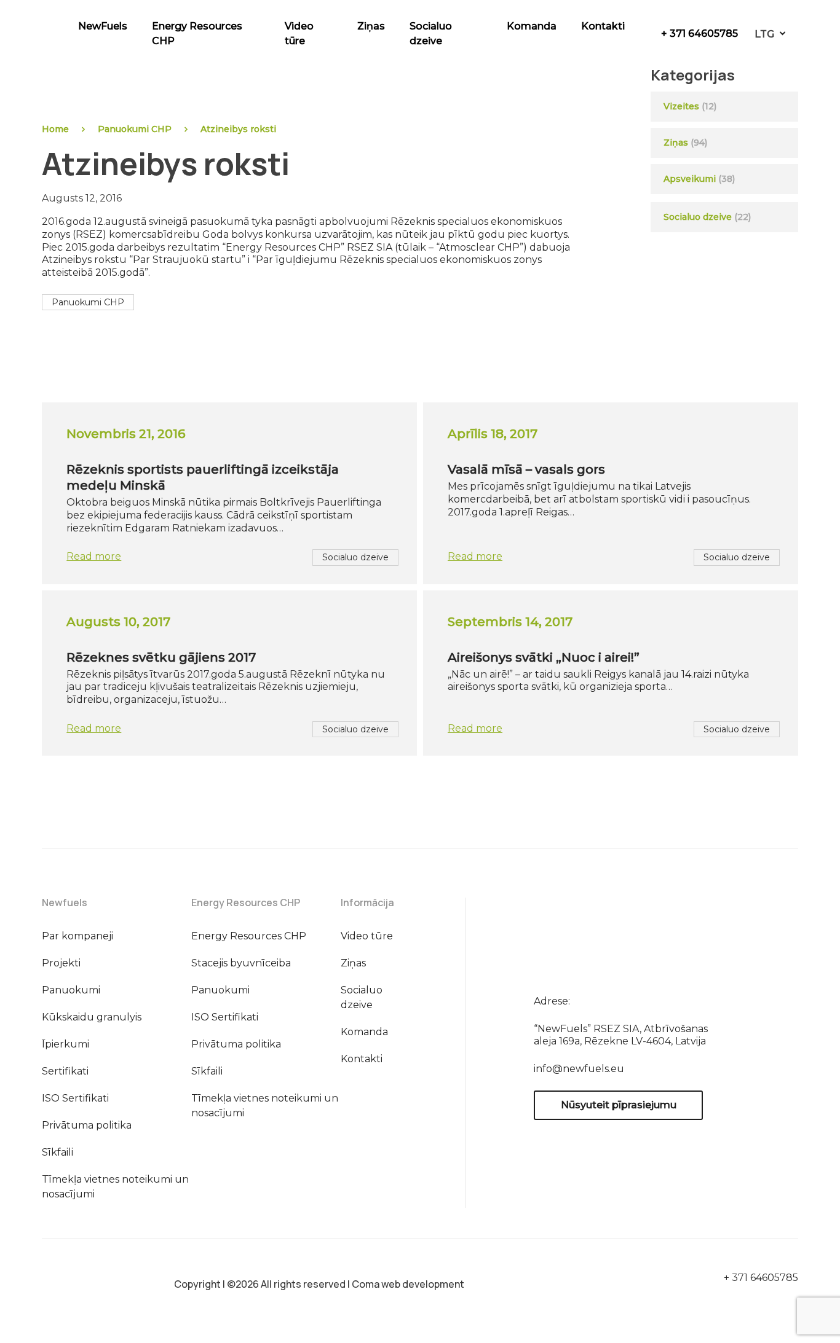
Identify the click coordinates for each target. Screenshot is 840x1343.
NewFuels (102, 26)
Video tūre (299, 33)
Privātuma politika (87, 1125)
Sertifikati (65, 1071)
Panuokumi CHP (135, 129)
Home (55, 129)
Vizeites (681, 106)
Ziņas (371, 26)
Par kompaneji (77, 936)
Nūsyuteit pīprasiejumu (618, 1105)
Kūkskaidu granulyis (91, 1017)
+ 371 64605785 (699, 33)
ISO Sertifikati (75, 1098)
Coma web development (408, 1284)
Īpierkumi (65, 1044)
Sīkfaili (57, 1152)
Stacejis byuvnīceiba (241, 963)
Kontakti (603, 26)
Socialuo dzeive (431, 33)
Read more (93, 556)
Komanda (532, 26)
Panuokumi (71, 990)
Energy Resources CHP (197, 33)
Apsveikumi (690, 178)
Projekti (61, 963)
